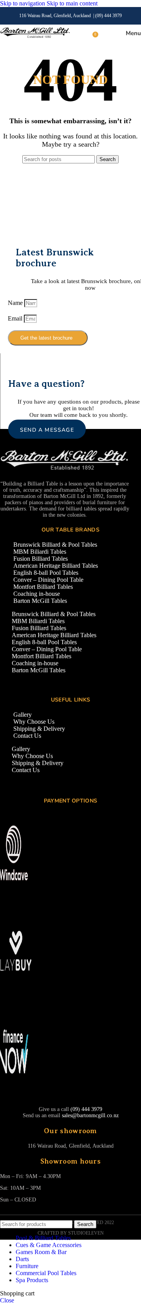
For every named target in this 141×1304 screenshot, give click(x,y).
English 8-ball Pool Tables (45, 572)
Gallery (22, 714)
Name (16, 302)
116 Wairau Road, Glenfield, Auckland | (57, 15)
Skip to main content (72, 3)
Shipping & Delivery (39, 728)
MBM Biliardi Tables (39, 551)
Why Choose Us (33, 721)
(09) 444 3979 (108, 15)
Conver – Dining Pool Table (48, 579)
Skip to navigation (23, 3)
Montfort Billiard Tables (43, 586)
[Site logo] (35, 37)
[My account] (106, 33)
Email (16, 318)
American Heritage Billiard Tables (55, 565)
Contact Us (27, 735)
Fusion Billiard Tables (40, 558)
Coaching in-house (36, 593)
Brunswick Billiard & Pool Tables (55, 544)
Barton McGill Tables (40, 600)
